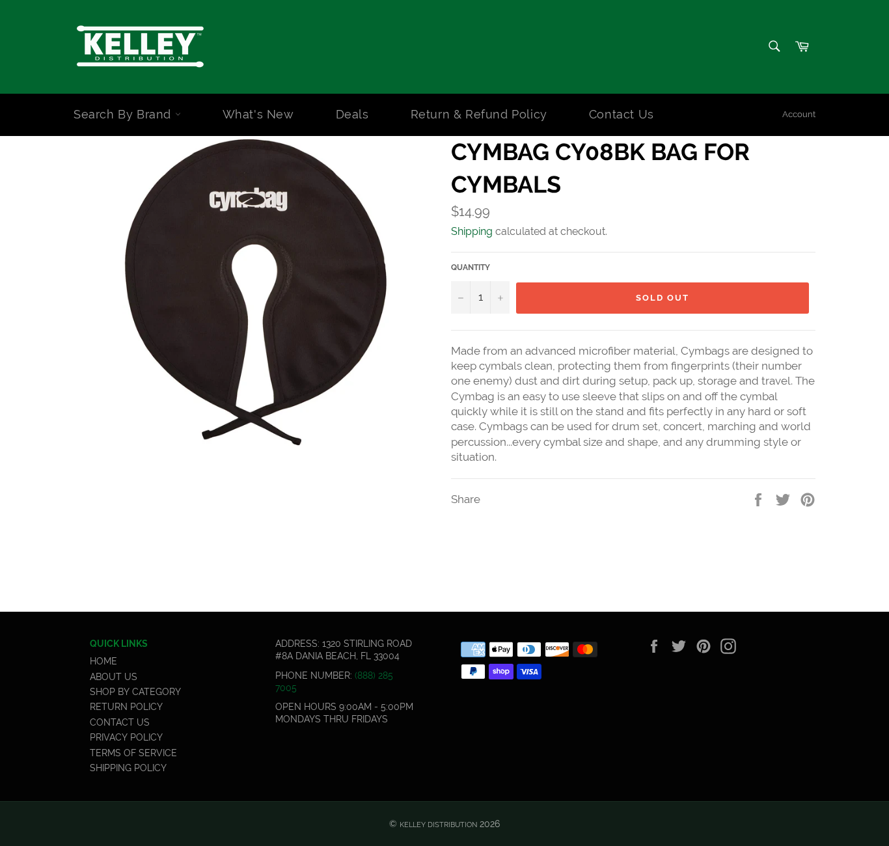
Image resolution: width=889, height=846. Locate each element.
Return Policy (126, 707)
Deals (352, 114)
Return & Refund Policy (479, 114)
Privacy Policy (126, 737)
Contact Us (621, 114)
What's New (258, 114)
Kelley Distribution (438, 824)
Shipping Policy (128, 768)
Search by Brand (124, 114)
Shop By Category (135, 692)
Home (103, 661)
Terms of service (133, 753)
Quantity (470, 267)
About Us (113, 677)
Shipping (472, 231)
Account (798, 114)
